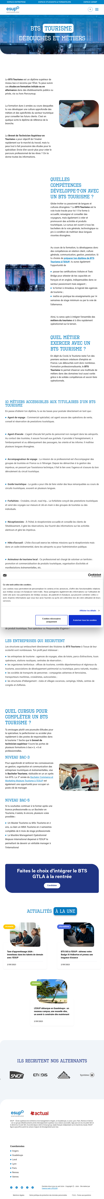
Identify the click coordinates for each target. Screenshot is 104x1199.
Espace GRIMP (90, 2)
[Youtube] (22, 1187)
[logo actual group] (39, 1113)
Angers (15, 1151)
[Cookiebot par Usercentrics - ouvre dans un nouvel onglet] (90, 575)
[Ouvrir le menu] (96, 9)
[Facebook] (27, 1187)
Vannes (15, 1177)
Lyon (14, 1164)
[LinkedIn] (16, 1187)
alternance (56, 305)
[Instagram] (11, 1187)
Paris (14, 1168)
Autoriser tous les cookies (85, 620)
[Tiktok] (32, 1187)
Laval (14, 1160)
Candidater (52, 886)
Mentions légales (18, 1195)
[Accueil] (13, 9)
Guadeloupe (17, 1155)
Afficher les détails (88, 610)
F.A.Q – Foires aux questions (81, 1195)
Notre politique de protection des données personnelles (48, 1195)
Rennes (15, 1173)
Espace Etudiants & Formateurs (54, 2)
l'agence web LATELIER (50, 1188)
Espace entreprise (16, 2)
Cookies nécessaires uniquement (51, 620)
